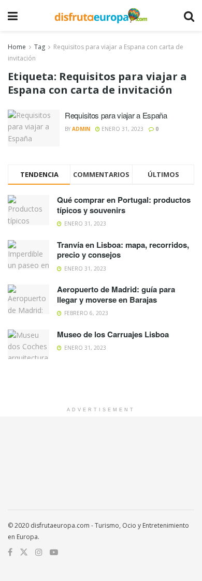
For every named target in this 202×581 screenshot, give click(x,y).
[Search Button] (189, 15)
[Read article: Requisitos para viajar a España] (34, 128)
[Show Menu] (13, 15)
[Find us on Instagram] (38, 552)
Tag (39, 46)
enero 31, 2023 (121, 128)
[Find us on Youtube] (54, 552)
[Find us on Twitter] (24, 552)
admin (81, 128)
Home (17, 46)
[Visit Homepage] (100, 15)
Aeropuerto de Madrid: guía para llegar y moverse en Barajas (116, 294)
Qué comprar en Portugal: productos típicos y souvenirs (124, 205)
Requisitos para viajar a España (116, 115)
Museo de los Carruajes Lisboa (113, 334)
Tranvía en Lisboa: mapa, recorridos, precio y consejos (123, 250)
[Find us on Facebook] (10, 552)
